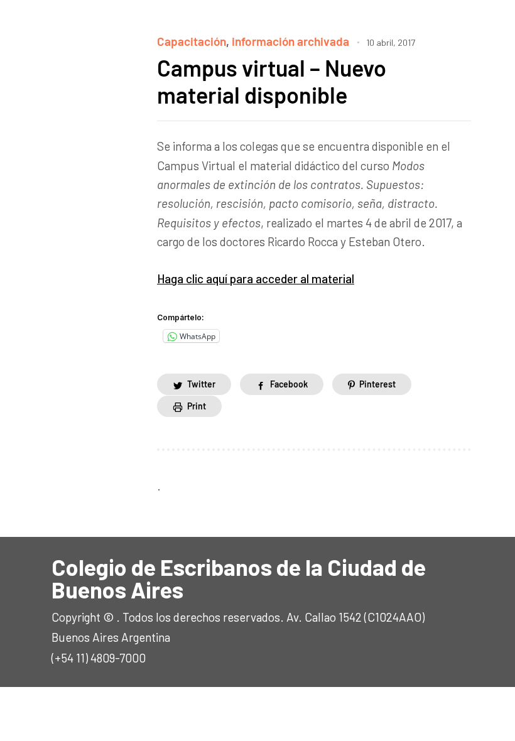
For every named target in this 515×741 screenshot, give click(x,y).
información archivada (290, 41)
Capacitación (191, 41)
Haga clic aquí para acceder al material (255, 278)
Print (196, 406)
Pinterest (377, 384)
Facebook (289, 384)
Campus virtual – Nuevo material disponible (271, 81)
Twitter (201, 384)
